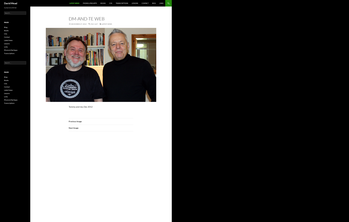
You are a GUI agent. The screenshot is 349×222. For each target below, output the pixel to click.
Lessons (135, 3)
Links (161, 3)
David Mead (10, 3)
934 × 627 (94, 24)
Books (103, 3)
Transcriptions (122, 3)
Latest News (74, 3)
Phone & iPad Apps (90, 3)
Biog (154, 3)
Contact (145, 3)
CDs (110, 3)
